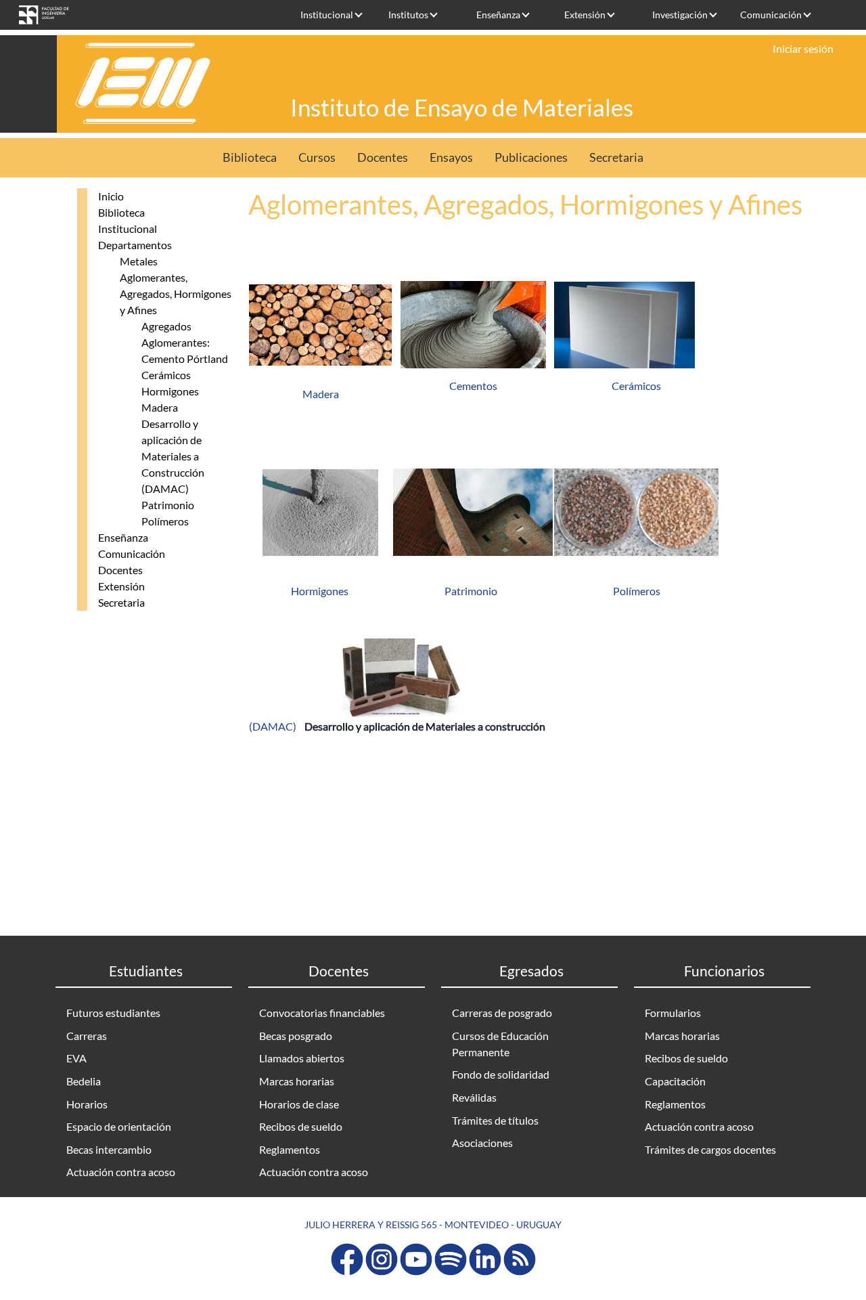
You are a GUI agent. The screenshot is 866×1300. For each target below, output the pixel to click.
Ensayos (451, 157)
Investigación (680, 14)
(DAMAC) (273, 726)
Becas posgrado (295, 1035)
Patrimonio (167, 504)
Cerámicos (166, 374)
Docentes (382, 157)
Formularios (673, 1012)
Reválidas (474, 1097)
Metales (139, 261)
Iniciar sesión (803, 48)
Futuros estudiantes (113, 1012)
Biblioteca (250, 157)
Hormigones (170, 391)
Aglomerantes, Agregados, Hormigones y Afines (175, 293)
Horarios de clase (299, 1104)
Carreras (86, 1035)
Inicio (111, 196)
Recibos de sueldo (300, 1126)
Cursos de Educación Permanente (500, 1043)
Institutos (408, 14)
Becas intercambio (109, 1149)
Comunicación (771, 14)
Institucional (326, 14)
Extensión (585, 14)
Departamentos (135, 244)
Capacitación (675, 1081)
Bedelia (83, 1081)
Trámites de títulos (495, 1120)
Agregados (166, 326)
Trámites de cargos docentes (710, 1149)
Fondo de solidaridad (500, 1074)
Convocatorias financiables (322, 1012)
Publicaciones (531, 157)
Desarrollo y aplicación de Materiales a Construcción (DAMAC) (172, 456)
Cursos (317, 157)
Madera (159, 407)
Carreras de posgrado (502, 1012)
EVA (76, 1058)
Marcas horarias (296, 1081)
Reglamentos (289, 1149)
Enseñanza (498, 14)
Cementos (473, 385)
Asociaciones (482, 1142)
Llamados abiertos (301, 1058)
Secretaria (616, 157)
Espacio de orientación (118, 1126)
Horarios (87, 1104)
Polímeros (165, 521)
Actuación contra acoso (120, 1171)
